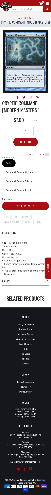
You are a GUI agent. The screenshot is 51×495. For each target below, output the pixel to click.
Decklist (48, 268)
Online (9, 163)
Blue (6, 216)
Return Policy (25, 387)
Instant (25, 216)
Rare (39, 221)
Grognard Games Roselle (19, 190)
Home (19, 18)
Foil (15, 216)
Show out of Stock (36, 154)
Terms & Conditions (25, 382)
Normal (28, 221)
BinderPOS (31, 483)
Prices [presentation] (6, 281)
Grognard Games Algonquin (20, 172)
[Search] (47, 9)
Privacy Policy (25, 392)
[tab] (25, 234)
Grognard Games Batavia (19, 181)
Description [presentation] (9, 233)
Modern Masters (11, 221)
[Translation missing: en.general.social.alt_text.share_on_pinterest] (30, 97)
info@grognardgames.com (28, 462)
